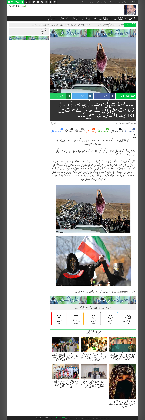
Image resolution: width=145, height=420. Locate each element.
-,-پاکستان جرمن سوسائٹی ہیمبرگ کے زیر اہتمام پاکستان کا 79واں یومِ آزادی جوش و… (93, 384)
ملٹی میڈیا (97, 2)
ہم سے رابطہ (90, 2)
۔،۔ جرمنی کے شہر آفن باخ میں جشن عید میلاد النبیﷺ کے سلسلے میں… (65, 357)
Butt (132, 123)
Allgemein (122, 292)
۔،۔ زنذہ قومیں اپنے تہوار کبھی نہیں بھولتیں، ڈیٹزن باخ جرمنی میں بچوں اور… (93, 357)
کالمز (110, 2)
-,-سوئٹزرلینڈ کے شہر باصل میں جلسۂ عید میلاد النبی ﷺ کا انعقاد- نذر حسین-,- (115, 24)
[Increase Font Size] (55, 124)
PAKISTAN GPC (16, 2)
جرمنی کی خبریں (125, 2)
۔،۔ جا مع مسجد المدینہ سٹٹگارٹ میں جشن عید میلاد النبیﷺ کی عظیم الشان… (65, 384)
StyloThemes (60, 418)
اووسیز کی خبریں (116, 2)
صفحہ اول (133, 2)
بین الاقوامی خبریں (91, 292)
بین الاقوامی (104, 2)
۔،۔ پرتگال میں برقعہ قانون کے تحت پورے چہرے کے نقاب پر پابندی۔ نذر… (122, 404)
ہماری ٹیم (83, 2)
